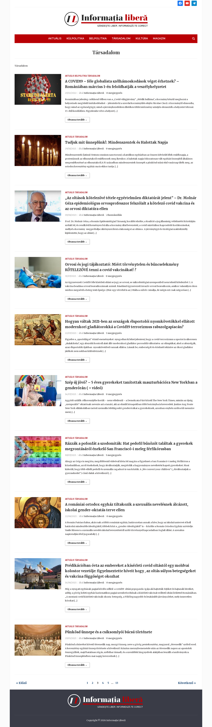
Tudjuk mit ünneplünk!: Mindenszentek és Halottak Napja (116, 142)
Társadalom (121, 38)
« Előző (21, 683)
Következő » (187, 683)
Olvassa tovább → (77, 119)
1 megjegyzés (114, 333)
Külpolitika (75, 38)
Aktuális (54, 38)
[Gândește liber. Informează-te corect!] (106, 701)
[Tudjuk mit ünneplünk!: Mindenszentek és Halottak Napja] (38, 150)
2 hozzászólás (114, 215)
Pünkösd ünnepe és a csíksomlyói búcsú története (108, 632)
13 (116, 682)
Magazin (159, 38)
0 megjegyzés (114, 93)
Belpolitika (98, 38)
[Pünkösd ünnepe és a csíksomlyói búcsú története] (38, 640)
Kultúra (142, 38)
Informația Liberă (94, 93)
